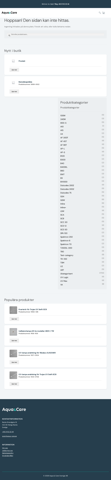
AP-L (62, 148)
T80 (62, 251)
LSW (62, 211)
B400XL (63, 167)
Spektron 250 (66, 237)
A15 (61, 130)
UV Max (63, 281)
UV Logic (64, 277)
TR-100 (63, 259)
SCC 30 (63, 222)
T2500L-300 (66, 248)
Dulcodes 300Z (67, 189)
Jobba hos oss (7, 451)
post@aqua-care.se (9, 436)
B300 (62, 159)
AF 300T (64, 137)
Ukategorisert (66, 273)
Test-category (66, 255)
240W (63, 119)
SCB (62, 218)
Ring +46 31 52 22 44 (62, 4)
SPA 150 (63, 233)
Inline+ (63, 207)
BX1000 (63, 181)
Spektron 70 (65, 244)
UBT (62, 270)
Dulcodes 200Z (67, 185)
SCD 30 (63, 229)
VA (61, 284)
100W (62, 115)
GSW (62, 200)
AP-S (62, 152)
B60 (62, 170)
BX (61, 178)
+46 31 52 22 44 (8, 432)
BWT (62, 174)
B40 (62, 163)
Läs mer (14, 70)
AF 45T (63, 141)
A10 (62, 126)
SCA (62, 215)
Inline (62, 204)
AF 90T (63, 145)
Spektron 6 (65, 240)
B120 (62, 156)
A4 (61, 134)
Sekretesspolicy (7, 453)
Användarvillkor (7, 456)
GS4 (62, 196)
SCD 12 (63, 226)
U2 (61, 266)
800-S (63, 123)
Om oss (5, 448)
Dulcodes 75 (65, 193)
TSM (62, 262)
